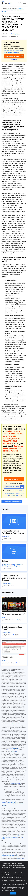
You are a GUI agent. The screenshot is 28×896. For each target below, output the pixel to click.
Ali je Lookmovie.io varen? (13, 614)
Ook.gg (5, 561)
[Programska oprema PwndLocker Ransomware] (14, 521)
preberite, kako (14, 751)
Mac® (22, 490)
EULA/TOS (12, 748)
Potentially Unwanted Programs (11, 566)
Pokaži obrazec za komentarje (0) (12, 501)
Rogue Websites (6, 564)
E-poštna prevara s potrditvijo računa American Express (14, 578)
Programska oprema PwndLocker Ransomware (13, 532)
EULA (4, 52)
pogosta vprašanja (8, 856)
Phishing (14, 8)
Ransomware (5, 536)
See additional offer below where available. (13, 50)
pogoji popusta (15, 749)
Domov (3, 863)
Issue (3, 617)
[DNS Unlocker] (14, 647)
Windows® (17, 490)
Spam (18, 34)
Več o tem (11, 890)
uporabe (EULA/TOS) (17, 854)
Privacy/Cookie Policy (13, 52)
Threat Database (5, 8)
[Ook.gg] (14, 551)
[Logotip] (6, 3)
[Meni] (25, 3)
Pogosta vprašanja (16, 723)
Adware (4, 660)
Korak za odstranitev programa (13, 863)
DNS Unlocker (8, 657)
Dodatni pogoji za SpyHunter (8, 867)
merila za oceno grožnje (18, 856)
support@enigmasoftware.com (8, 802)
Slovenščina (21, 3)
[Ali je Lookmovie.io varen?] (14, 604)
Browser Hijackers (17, 564)
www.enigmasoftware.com (15, 783)
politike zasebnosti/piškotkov (12, 837)
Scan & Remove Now (12, 56)
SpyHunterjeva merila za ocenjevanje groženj (12, 865)
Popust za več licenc (12, 486)
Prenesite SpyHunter (12, 479)
